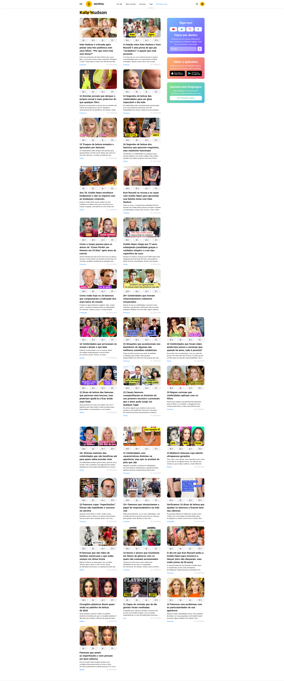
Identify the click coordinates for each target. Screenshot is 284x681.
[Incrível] (95, 4)
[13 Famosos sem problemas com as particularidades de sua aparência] (185, 588)
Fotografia (83, 312)
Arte (124, 618)
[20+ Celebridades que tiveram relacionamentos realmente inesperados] (142, 279)
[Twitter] (181, 29)
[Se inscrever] (199, 49)
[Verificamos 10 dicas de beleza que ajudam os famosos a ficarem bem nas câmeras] (185, 488)
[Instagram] (190, 29)
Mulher (82, 412)
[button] (84, 40)
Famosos (83, 65)
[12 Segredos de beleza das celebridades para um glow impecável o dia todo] (142, 79)
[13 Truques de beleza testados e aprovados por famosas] (98, 128)
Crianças (126, 65)
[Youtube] (173, 29)
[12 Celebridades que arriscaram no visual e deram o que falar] (98, 327)
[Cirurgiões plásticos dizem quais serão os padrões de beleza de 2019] (98, 588)
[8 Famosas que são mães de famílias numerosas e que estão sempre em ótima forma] (98, 536)
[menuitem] (119, 4)
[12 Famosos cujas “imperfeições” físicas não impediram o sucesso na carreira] (98, 488)
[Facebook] (198, 29)
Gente (82, 158)
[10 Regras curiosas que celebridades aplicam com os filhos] (185, 376)
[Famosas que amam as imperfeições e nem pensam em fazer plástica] (98, 636)
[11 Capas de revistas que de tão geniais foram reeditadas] (142, 588)
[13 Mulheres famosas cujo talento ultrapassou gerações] (185, 436)
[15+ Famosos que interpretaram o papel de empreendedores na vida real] (142, 488)
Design (82, 358)
